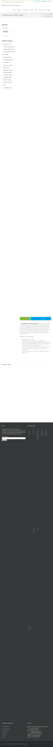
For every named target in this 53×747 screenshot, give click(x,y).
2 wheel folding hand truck (9, 46)
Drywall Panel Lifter (7, 87)
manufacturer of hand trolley (21, 744)
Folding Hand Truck (7, 44)
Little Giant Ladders (7, 75)
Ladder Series (6, 62)
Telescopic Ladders (7, 65)
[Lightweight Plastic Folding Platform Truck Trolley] (46, 478)
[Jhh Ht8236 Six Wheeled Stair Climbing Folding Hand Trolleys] (38, 478)
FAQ (4, 737)
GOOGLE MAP (6, 728)
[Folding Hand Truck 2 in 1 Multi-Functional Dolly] (29, 478)
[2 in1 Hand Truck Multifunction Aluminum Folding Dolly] (29, 576)
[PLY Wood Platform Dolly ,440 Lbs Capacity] (38, 576)
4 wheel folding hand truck (9, 49)
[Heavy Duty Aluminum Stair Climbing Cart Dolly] (34, 576)
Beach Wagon (6, 54)
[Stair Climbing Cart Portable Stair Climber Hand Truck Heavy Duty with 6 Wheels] (29, 674)
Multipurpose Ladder (8, 70)
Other (4, 85)
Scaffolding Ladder (7, 77)
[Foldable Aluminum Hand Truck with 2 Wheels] (34, 478)
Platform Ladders (7, 79)
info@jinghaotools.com (19, 2)
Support (4, 733)
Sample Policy (6, 726)
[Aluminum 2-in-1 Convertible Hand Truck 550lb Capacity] (46, 576)
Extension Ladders (7, 72)
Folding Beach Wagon (8, 59)
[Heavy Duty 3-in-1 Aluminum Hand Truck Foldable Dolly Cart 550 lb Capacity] (42, 576)
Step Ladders (6, 67)
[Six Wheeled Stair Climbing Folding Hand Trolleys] (42, 478)
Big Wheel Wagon (7, 57)
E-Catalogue (5, 730)
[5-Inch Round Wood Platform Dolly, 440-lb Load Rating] (34, 674)
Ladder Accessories (7, 82)
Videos (4, 735)
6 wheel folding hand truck (9, 51)
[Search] (48, 10)
